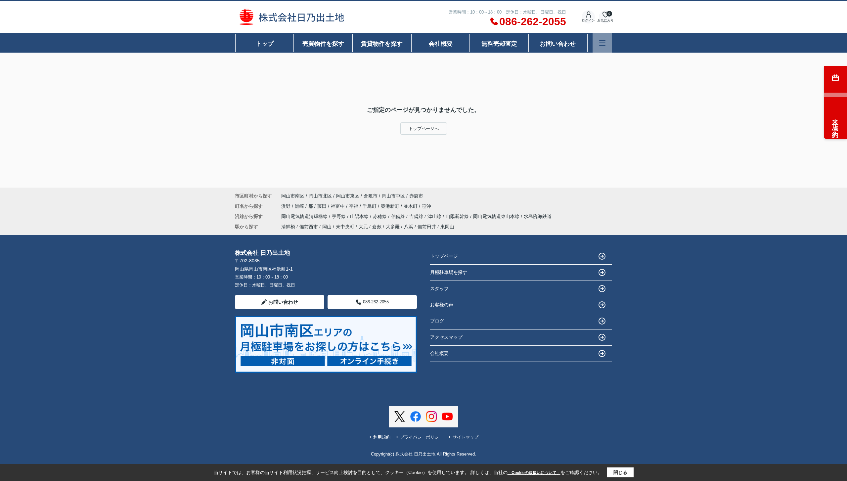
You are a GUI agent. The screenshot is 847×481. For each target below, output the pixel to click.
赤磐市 (416, 195)
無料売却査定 (499, 43)
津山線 (435, 216)
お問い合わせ (558, 43)
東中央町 (345, 226)
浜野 (286, 206)
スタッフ (439, 288)
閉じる (620, 472)
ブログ (437, 321)
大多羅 (393, 226)
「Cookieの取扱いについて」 (534, 472)
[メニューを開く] (602, 42)
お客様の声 (441, 304)
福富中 (338, 206)
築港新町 (391, 206)
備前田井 (427, 226)
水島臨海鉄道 (538, 216)
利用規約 (381, 437)
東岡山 (447, 226)
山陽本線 (360, 216)
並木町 (411, 206)
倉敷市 (371, 195)
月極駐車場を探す (448, 272)
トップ (265, 43)
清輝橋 (288, 226)
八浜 (408, 226)
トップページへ (424, 128)
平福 (354, 206)
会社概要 (441, 43)
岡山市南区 (292, 195)
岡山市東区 (347, 195)
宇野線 (339, 216)
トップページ (444, 256)
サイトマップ (465, 437)
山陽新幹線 (458, 216)
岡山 (327, 226)
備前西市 (308, 226)
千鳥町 (370, 206)
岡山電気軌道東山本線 (497, 216)
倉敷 (376, 226)
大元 (363, 226)
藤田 (322, 206)
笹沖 (426, 206)
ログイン (588, 20)
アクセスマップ (446, 337)
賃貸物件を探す (382, 43)
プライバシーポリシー (421, 437)
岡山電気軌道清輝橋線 (305, 216)
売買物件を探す (323, 43)
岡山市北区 (320, 195)
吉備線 (416, 216)
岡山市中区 (393, 195)
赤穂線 (380, 216)
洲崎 (300, 206)
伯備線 (398, 216)
